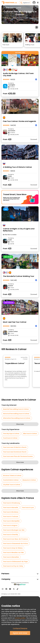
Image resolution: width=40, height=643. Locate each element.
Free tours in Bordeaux (10, 512)
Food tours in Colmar (10, 438)
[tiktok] (17, 589)
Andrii (10, 176)
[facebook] (6, 589)
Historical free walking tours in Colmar (16, 414)
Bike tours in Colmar (30, 433)
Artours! (10, 285)
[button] (12, 39)
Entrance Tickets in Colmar (12, 475)
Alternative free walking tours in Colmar (16, 418)
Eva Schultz (11, 130)
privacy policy (20, 618)
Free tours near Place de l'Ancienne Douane (18, 456)
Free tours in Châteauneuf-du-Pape (15, 561)
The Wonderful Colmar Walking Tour (18, 276)
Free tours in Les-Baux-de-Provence (15, 539)
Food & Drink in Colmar (11, 480)
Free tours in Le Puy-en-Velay (13, 566)
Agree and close (20, 633)
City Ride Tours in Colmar (11, 485)
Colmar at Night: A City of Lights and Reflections (18, 230)
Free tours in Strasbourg (11, 503)
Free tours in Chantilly (10, 534)
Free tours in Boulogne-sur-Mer (14, 530)
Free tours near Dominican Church (14, 452)
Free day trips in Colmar (11, 433)
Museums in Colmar (29, 480)
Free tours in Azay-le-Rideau (13, 548)
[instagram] (2, 589)
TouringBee (11, 85)
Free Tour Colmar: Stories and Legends (19, 121)
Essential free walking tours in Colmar (16, 409)
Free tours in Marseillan (11, 557)
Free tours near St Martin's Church (14, 447)
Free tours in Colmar (13, 8)
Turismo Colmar (13, 331)
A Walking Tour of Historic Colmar (17, 167)
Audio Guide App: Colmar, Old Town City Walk (18, 74)
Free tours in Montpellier (11, 521)
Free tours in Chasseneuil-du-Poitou (15, 543)
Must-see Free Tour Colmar (14, 322)
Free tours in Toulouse (10, 516)
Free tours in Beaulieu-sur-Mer (13, 552)
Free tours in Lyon (28, 507)
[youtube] (10, 589)
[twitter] (14, 589)
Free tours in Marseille (10, 507)
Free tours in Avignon (10, 525)
